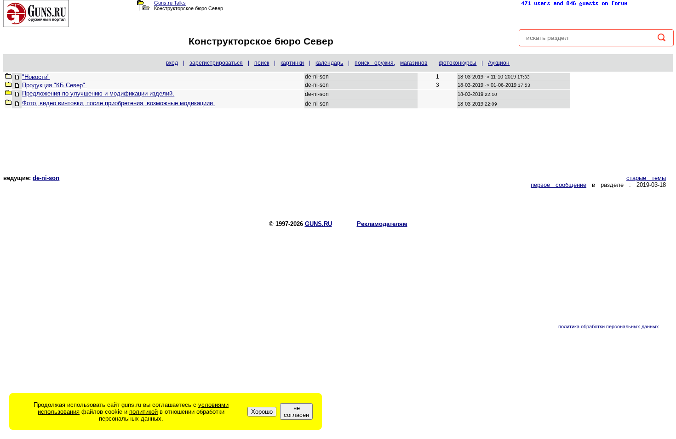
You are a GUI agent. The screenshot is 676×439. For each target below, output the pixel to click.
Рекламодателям (382, 223)
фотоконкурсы (457, 63)
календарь (329, 63)
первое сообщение (558, 184)
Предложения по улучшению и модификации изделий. (98, 93)
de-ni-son (46, 177)
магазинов (413, 63)
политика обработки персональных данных (608, 326)
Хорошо (262, 411)
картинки (292, 63)
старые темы (646, 177)
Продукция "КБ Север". (54, 85)
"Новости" (36, 76)
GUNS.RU (318, 223)
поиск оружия (374, 63)
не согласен (296, 411)
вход (172, 63)
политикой (143, 411)
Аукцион (499, 63)
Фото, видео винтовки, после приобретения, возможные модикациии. (118, 103)
